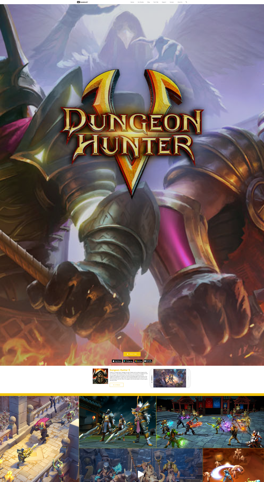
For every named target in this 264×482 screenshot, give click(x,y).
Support (164, 2)
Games (132, 2)
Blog (148, 2)
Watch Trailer (133, 354)
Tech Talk (155, 2)
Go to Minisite (116, 385)
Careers (172, 2)
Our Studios (141, 2)
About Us (180, 2)
